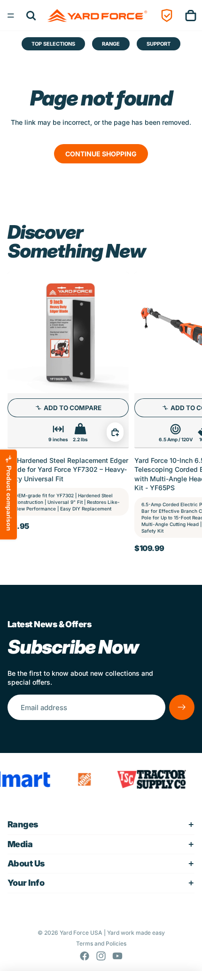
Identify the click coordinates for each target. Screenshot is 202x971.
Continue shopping (101, 154)
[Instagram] (101, 956)
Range (111, 43)
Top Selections (53, 43)
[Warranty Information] (167, 15)
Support (159, 43)
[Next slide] (184, 411)
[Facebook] (84, 956)
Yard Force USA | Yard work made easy (112, 932)
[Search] (31, 15)
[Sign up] (181, 707)
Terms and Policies (101, 943)
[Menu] (11, 15)
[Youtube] (117, 956)
